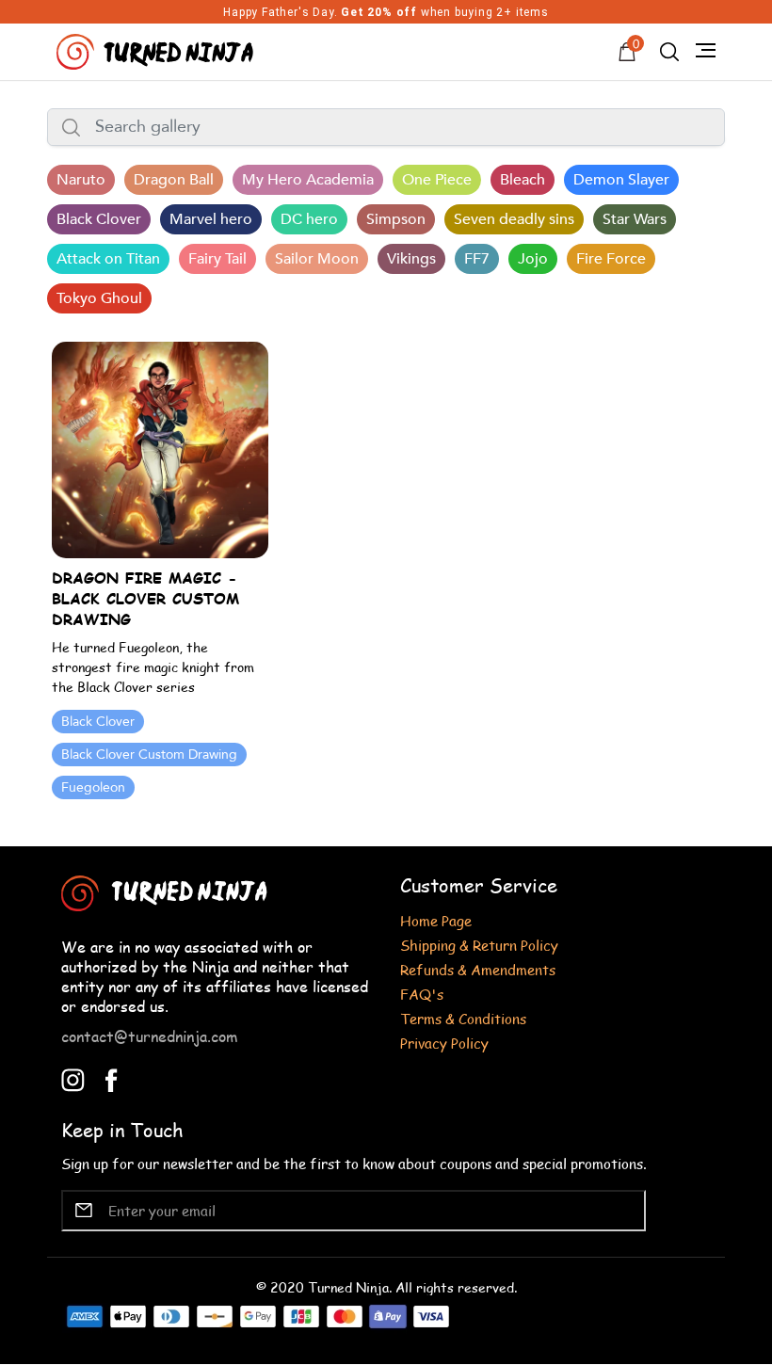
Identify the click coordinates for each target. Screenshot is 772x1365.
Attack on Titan (108, 259)
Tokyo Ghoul (99, 298)
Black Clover (98, 219)
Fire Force (611, 259)
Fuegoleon (93, 787)
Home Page (436, 920)
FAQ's (421, 994)
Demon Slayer (621, 179)
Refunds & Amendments (477, 969)
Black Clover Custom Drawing (149, 754)
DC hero (309, 219)
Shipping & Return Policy (479, 945)
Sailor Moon (317, 259)
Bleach (522, 179)
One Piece (437, 179)
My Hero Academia (308, 179)
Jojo (533, 259)
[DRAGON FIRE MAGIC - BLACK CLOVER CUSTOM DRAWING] (160, 449)
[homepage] (157, 49)
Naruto (80, 179)
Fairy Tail (217, 259)
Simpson (396, 219)
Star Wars (635, 219)
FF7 (477, 259)
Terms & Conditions (463, 1018)
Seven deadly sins (514, 219)
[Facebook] (111, 1078)
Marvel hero (210, 219)
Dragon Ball (174, 179)
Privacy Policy (444, 1042)
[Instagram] (73, 1078)
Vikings (411, 259)
